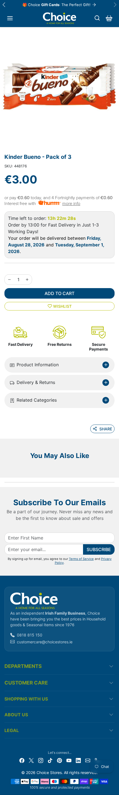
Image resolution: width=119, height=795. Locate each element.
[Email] (87, 760)
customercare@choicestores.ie (45, 641)
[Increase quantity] (27, 279)
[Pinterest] (59, 760)
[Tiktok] (50, 760)
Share (105, 429)
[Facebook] (22, 760)
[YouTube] (69, 760)
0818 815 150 (29, 635)
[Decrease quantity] (9, 279)
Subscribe (99, 549)
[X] (31, 760)
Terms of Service (81, 559)
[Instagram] (40, 760)
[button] (10, 18)
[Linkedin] (78, 760)
